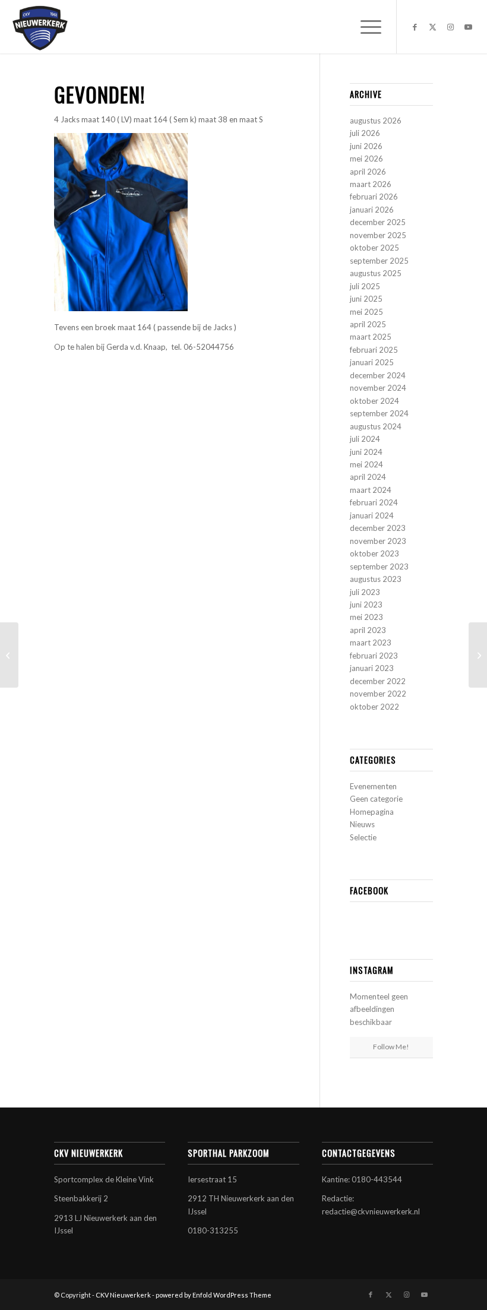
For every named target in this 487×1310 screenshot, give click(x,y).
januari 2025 (372, 362)
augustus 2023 (375, 579)
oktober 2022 (374, 706)
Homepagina (372, 812)
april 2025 (368, 324)
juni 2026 (366, 146)
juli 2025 (365, 286)
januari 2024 (372, 515)
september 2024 (379, 413)
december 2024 (378, 375)
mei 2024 (366, 464)
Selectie (363, 837)
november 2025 (378, 235)
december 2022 (378, 681)
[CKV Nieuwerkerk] (40, 26)
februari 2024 (374, 502)
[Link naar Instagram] (451, 27)
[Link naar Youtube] (468, 27)
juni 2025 (366, 298)
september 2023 (379, 566)
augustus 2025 (375, 273)
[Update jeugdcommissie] (9, 655)
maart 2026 (370, 184)
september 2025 (379, 260)
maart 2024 (370, 490)
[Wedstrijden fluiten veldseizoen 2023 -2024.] (478, 655)
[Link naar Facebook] (415, 27)
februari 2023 (374, 655)
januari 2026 (372, 209)
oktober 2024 (374, 401)
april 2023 (368, 630)
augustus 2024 (375, 426)
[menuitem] (365, 26)
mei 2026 (366, 158)
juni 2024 (366, 452)
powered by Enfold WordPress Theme (213, 1295)
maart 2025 (370, 336)
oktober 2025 (374, 247)
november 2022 (378, 693)
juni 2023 (366, 604)
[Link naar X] (433, 27)
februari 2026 (374, 196)
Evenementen (373, 786)
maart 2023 (370, 642)
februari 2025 (374, 350)
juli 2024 (365, 439)
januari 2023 (372, 668)
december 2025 (378, 222)
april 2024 (368, 477)
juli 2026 (365, 133)
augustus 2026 (375, 120)
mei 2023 (366, 617)
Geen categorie (376, 798)
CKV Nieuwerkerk (123, 1295)
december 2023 (378, 528)
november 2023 (378, 541)
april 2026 (368, 171)
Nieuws (362, 824)
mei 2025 (366, 312)
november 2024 (378, 388)
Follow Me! (391, 1046)
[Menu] (365, 26)
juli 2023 (365, 592)
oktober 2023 (374, 553)
